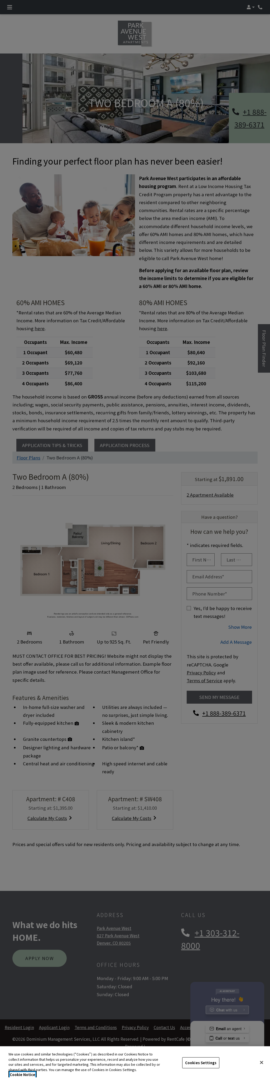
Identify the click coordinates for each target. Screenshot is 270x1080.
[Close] (261, 1062)
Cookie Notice (22, 1074)
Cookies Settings (200, 1062)
